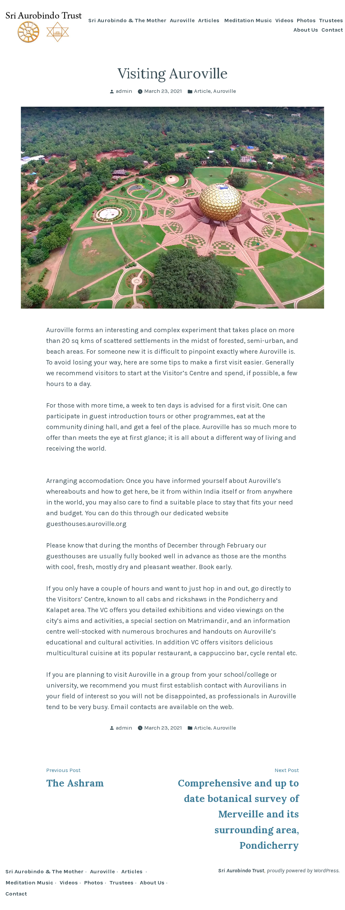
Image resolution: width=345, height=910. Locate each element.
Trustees (331, 21)
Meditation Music (248, 21)
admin (124, 91)
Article (202, 91)
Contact (332, 30)
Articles (209, 21)
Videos (284, 21)
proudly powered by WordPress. (303, 870)
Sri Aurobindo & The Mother (127, 21)
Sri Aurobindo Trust (241, 870)
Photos (306, 21)
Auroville (182, 21)
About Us (305, 30)
